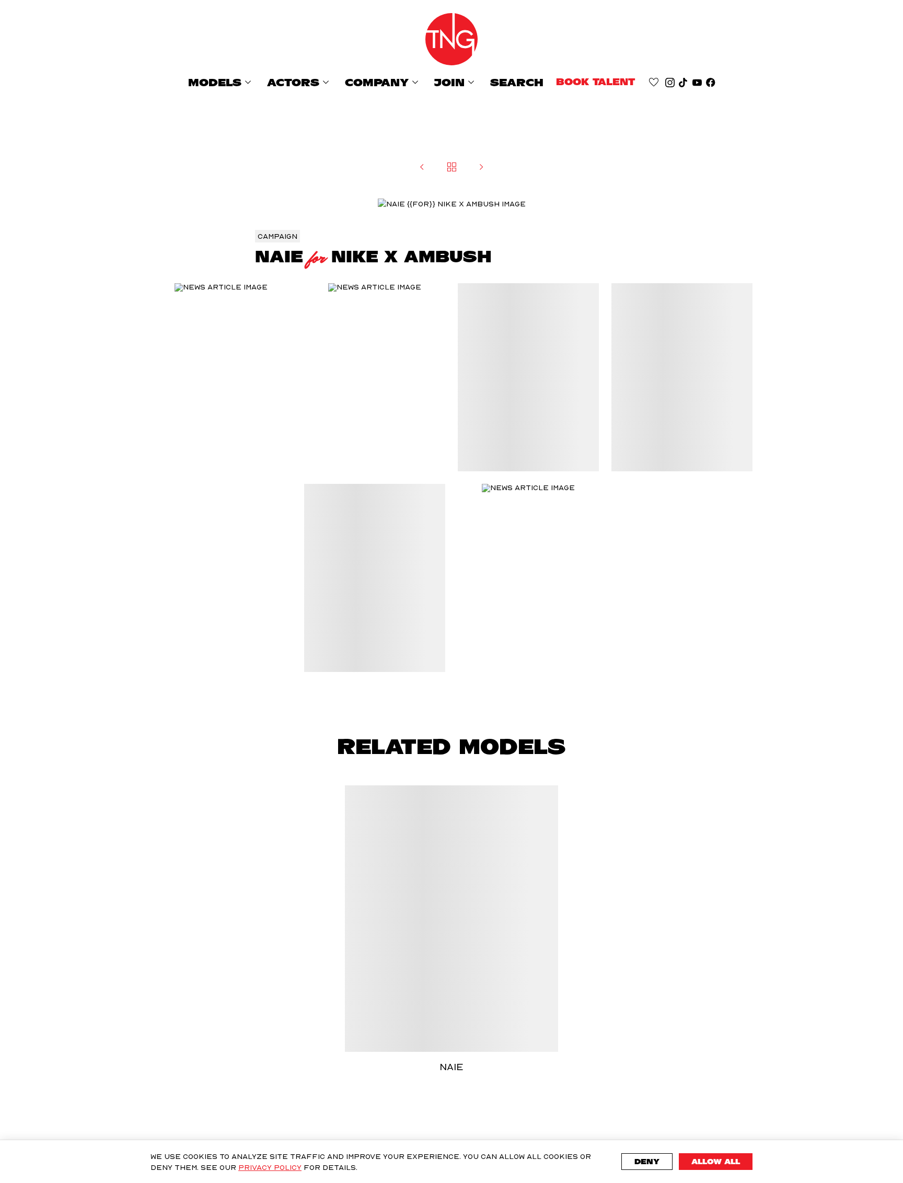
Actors (299, 82)
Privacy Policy (270, 1167)
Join (456, 82)
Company (383, 82)
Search (516, 82)
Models (221, 82)
